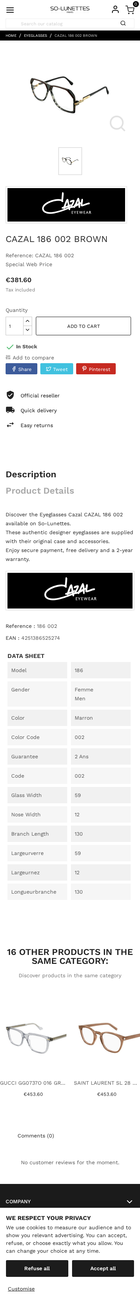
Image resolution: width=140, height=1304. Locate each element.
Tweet (60, 369)
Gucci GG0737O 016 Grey (33, 1083)
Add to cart (83, 326)
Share (25, 369)
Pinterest (99, 369)
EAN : (12, 638)
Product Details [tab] (40, 490)
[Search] (125, 21)
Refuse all (37, 1268)
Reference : (20, 626)
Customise (21, 1289)
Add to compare (33, 358)
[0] (129, 9)
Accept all (103, 1268)
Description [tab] (31, 474)
